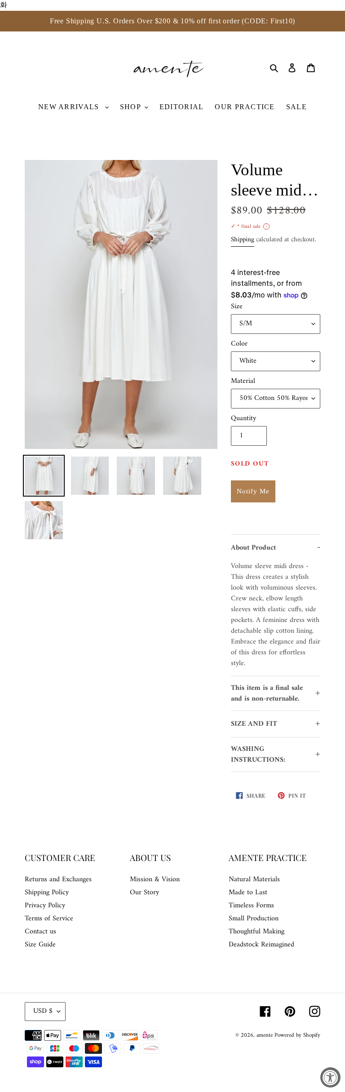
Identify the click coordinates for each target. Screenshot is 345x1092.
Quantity (243, 418)
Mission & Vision (155, 879)
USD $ (43, 1011)
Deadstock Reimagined (261, 944)
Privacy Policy (45, 905)
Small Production (254, 918)
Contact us (40, 931)
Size (237, 306)
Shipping (242, 240)
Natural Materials (254, 879)
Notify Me (253, 491)
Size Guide (40, 944)
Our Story (144, 892)
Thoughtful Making (256, 931)
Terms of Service (49, 918)
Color (239, 343)
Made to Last (248, 892)
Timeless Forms (251, 905)
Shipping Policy (47, 892)
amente (265, 1035)
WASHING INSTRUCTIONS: (258, 754)
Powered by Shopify (297, 1035)
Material (243, 381)
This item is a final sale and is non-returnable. (267, 693)
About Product (253, 548)
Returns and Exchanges (58, 879)
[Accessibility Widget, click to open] (330, 1077)
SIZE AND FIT (254, 724)
